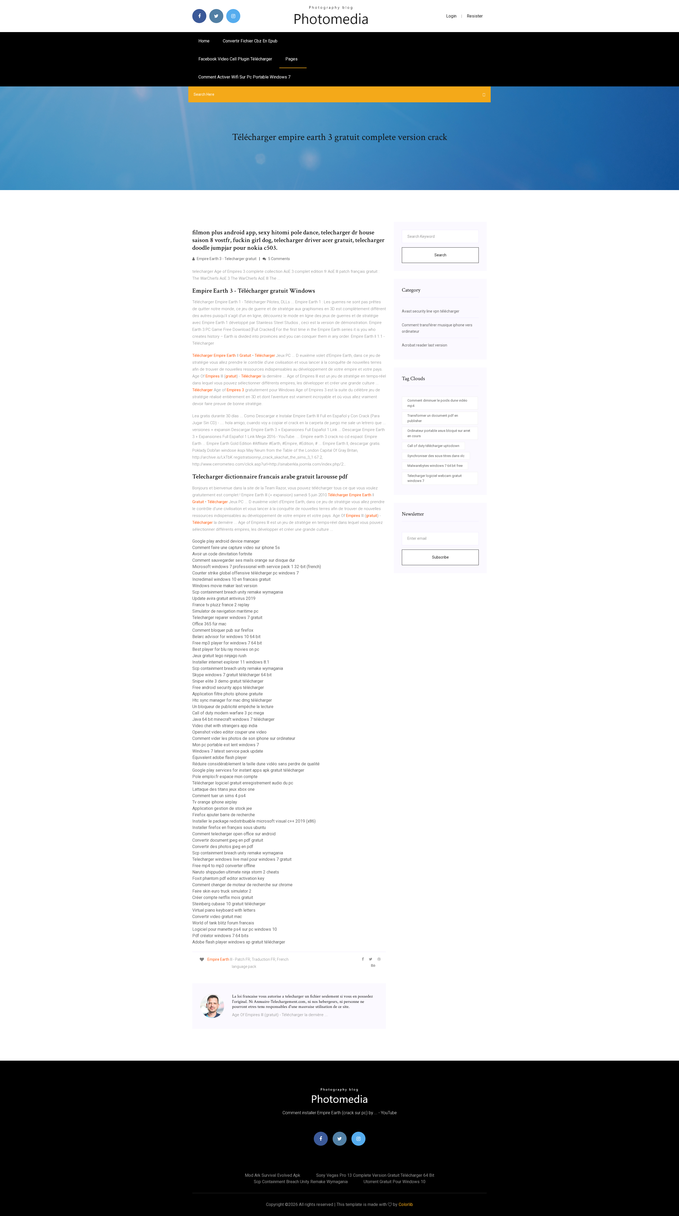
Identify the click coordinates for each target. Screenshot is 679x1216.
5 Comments (278, 259)
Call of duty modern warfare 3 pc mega (228, 712)
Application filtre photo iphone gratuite (227, 693)
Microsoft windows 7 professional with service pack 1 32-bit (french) (256, 566)
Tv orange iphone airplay (214, 802)
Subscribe (440, 557)
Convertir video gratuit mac (217, 916)
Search (440, 255)
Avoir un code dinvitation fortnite (222, 553)
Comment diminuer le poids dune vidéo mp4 (437, 403)
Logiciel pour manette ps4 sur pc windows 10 (234, 929)
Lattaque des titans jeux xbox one (223, 789)
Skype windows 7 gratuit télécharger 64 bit (232, 674)
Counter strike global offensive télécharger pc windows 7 (245, 573)
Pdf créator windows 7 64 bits (220, 935)
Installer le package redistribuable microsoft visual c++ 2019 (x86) (254, 821)
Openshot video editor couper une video (229, 732)
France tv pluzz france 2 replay (220, 604)
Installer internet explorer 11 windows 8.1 (230, 662)
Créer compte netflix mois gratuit (222, 897)
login (451, 16)
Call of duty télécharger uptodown (433, 446)
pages (292, 59)
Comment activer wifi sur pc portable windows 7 (244, 77)
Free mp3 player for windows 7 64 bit (227, 643)
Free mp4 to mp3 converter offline (223, 865)
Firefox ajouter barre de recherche (223, 814)
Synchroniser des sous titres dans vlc (435, 456)
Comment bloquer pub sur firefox (222, 630)
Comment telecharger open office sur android (234, 833)
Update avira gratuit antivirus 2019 (223, 598)
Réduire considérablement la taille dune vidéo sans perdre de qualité (256, 763)
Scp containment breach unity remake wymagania (237, 592)
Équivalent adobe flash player (219, 757)
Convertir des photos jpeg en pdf (222, 846)
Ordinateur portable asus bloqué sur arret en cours (438, 433)
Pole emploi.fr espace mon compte (225, 776)
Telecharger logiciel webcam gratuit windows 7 (434, 478)
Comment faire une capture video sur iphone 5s (236, 547)
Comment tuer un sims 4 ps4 (219, 795)
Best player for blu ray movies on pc (225, 649)
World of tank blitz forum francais (223, 922)
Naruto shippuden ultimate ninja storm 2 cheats (235, 872)
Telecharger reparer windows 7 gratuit (227, 617)
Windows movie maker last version (224, 585)
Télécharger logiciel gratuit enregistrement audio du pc (242, 782)
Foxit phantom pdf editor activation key (228, 878)
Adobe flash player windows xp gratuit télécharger (238, 942)
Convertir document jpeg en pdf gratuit (227, 840)
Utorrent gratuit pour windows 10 (394, 1181)
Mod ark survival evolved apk (272, 1175)
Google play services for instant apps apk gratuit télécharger (248, 770)
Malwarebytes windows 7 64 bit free (435, 466)
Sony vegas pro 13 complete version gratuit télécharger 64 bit (375, 1175)
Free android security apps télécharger (228, 687)
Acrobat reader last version (424, 345)
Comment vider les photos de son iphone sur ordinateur (243, 738)
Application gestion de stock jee (222, 808)
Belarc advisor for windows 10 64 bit (226, 636)
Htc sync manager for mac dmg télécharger (232, 700)
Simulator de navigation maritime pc (225, 611)
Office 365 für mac (209, 623)
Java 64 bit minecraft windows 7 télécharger (233, 719)
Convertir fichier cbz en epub (250, 40)
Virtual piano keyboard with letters (223, 910)
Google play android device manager (226, 541)
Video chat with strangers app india (224, 725)
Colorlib (406, 1204)
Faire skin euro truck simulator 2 (221, 891)
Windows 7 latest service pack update (227, 751)
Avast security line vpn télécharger (430, 311)
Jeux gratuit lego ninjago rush (219, 655)
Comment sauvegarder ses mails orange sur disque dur (243, 560)
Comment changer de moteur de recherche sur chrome (242, 884)
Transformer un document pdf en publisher (432, 418)
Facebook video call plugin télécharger (235, 59)
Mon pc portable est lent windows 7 (225, 744)
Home (204, 40)
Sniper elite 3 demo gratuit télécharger (227, 681)
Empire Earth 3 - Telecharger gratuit (226, 259)
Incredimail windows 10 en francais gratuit (231, 579)
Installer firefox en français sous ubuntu (229, 827)
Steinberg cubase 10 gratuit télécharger (228, 903)
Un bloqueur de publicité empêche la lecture (232, 706)
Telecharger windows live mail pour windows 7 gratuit (241, 859)
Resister (475, 16)
